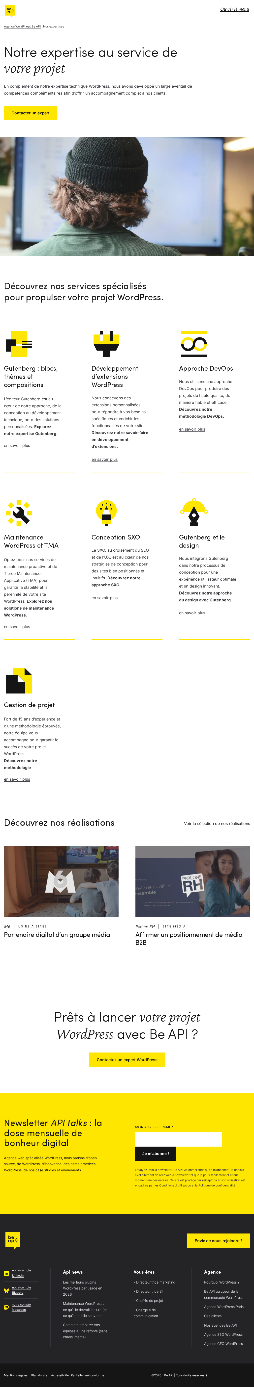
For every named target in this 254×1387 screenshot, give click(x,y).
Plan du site (39, 1375)
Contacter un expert (30, 112)
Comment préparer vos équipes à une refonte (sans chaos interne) (85, 1331)
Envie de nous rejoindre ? (219, 1240)
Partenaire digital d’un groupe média (57, 935)
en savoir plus (17, 445)
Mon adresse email (154, 1127)
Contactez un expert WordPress (127, 1059)
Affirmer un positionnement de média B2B (189, 939)
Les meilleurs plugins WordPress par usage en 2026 (82, 1288)
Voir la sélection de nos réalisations (217, 823)
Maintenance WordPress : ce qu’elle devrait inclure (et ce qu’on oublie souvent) (85, 1309)
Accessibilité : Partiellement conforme (77, 1375)
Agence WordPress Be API (22, 26)
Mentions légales (16, 1375)
